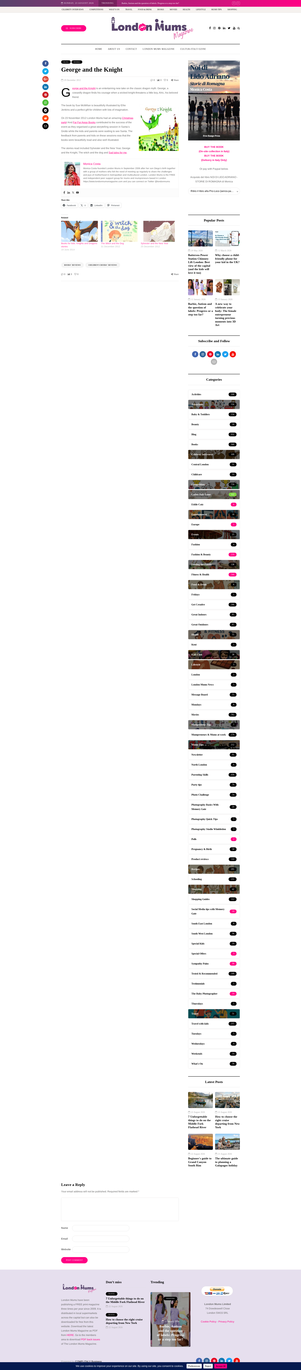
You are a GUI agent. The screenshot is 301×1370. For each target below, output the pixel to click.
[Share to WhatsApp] (45, 102)
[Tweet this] (45, 71)
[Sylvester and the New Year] (159, 231)
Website (66, 1249)
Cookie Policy (208, 1321)
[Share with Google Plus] (45, 79)
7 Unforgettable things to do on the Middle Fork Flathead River (199, 1122)
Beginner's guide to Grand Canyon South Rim (199, 1162)
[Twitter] (73, 192)
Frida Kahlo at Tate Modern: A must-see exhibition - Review (147, 3)
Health (186, 9)
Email (64, 1238)
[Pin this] (45, 95)
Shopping (232, 9)
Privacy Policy (226, 1321)
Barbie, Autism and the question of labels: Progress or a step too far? (200, 309)
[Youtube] (77, 192)
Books (160, 9)
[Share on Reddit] (45, 118)
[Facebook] (64, 192)
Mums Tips (216, 9)
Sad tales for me (118, 152)
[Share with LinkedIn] (45, 87)
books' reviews (72, 265)
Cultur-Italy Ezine (193, 49)
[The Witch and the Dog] (119, 231)
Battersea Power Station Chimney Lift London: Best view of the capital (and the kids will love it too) (199, 264)
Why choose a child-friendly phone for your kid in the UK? (227, 259)
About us (114, 49)
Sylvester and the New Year (154, 243)
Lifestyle (201, 9)
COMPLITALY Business (88, 1361)
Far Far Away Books (84, 122)
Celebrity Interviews (73, 9)
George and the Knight (83, 88)
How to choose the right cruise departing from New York (227, 1122)
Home (98, 49)
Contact (131, 49)
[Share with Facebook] (45, 63)
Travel (128, 9)
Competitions (96, 9)
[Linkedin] (68, 192)
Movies (173, 9)
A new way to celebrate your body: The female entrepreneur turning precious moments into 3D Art (225, 314)
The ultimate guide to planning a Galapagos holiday (226, 1162)
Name (64, 1228)
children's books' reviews (102, 265)
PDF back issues (90, 1339)
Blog (65, 62)
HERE (70, 1335)
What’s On (114, 9)
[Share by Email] (45, 126)
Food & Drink (145, 9)
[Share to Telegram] (45, 110)
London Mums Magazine (159, 49)
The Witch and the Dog (112, 243)
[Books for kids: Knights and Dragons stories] (79, 231)
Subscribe (75, 28)
